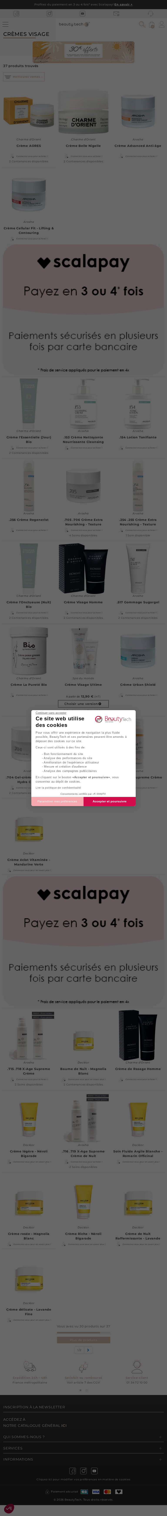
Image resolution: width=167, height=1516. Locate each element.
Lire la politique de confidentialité (58, 787)
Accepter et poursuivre (110, 801)
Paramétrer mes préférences (57, 801)
